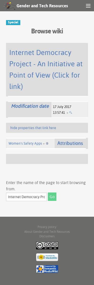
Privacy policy (47, 227)
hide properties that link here (33, 128)
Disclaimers (47, 236)
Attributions (70, 143)
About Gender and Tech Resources (47, 232)
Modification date (30, 106)
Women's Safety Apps (25, 143)
